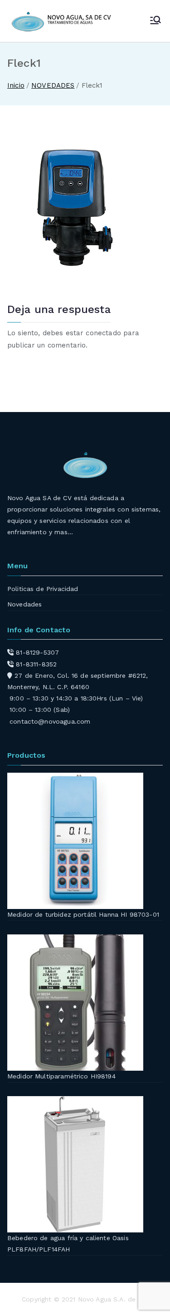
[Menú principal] (155, 21)
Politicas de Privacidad (42, 588)
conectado (103, 333)
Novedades (24, 604)
